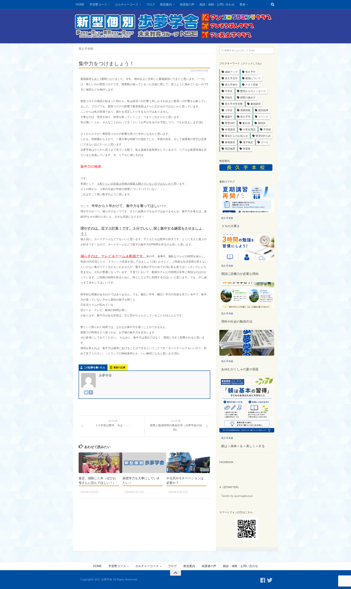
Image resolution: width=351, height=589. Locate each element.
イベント (263, 116)
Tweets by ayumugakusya (237, 495)
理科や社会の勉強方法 (236, 321)
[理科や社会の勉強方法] (246, 295)
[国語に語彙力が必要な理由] (246, 247)
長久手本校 (86, 48)
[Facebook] (91, 393)
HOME (80, 4)
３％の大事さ (230, 226)
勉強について (253, 78)
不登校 (267, 129)
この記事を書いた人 (94, 367)
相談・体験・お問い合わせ (217, 4)
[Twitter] (86, 393)
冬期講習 (230, 129)
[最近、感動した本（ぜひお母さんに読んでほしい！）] (100, 462)
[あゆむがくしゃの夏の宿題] (246, 343)
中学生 (229, 91)
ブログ (150, 4)
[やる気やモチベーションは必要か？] (188, 462)
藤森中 (229, 116)
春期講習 (230, 142)
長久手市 (245, 116)
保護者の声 (187, 4)
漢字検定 (248, 142)
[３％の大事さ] (246, 199)
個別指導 (263, 110)
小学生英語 (249, 129)
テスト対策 (251, 84)
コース (264, 142)
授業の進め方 (248, 97)
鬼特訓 (261, 123)
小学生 (229, 110)
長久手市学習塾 (234, 103)
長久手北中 (231, 78)
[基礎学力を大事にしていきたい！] (144, 462)
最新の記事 (119, 367)
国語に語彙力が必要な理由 (239, 274)
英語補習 (230, 148)
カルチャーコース (126, 4)
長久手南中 (231, 84)
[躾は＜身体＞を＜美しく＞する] (246, 405)
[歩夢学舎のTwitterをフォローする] (269, 580)
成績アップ (231, 71)
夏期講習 (255, 103)
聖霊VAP (230, 123)
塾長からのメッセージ (253, 91)
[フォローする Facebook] (262, 580)
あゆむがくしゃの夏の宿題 (239, 369)
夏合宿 (246, 123)
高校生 (229, 97)
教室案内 (189, 566)
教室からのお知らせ (236, 135)
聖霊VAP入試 (263, 135)
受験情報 (245, 110)
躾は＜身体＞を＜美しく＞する (243, 446)
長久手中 (250, 71)
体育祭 (246, 148)
